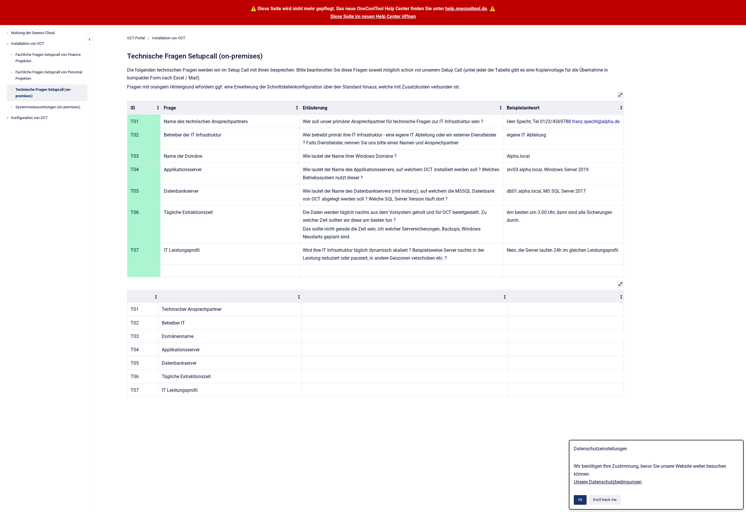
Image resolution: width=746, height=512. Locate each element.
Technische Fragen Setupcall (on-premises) (43, 92)
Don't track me (605, 499)
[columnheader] (143, 107)
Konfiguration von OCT (29, 118)
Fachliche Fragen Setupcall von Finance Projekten (48, 58)
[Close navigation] (89, 39)
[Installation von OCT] (7, 44)
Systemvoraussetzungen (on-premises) (47, 107)
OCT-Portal (136, 38)
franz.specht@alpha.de (596, 121)
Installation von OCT (27, 44)
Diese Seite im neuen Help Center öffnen (373, 16)
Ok (580, 499)
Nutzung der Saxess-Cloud (32, 33)
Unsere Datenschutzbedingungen (608, 482)
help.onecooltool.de (466, 8)
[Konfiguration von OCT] (7, 118)
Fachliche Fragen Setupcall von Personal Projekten (48, 75)
